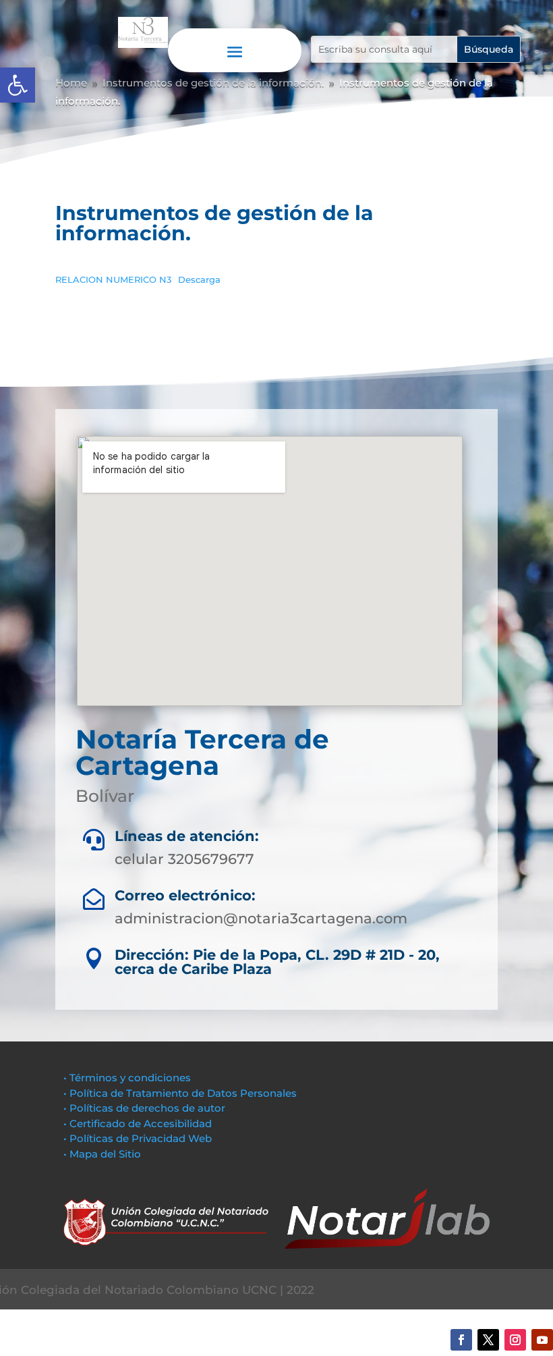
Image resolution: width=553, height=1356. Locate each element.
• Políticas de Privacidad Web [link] (137, 1138)
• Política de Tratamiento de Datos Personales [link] (180, 1093)
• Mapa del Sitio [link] (103, 1153)
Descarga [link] (199, 280)
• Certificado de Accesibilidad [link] (137, 1123)
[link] (17, 85)
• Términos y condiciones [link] (127, 1077)
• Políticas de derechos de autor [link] (144, 1108)
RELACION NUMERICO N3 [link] (113, 280)
